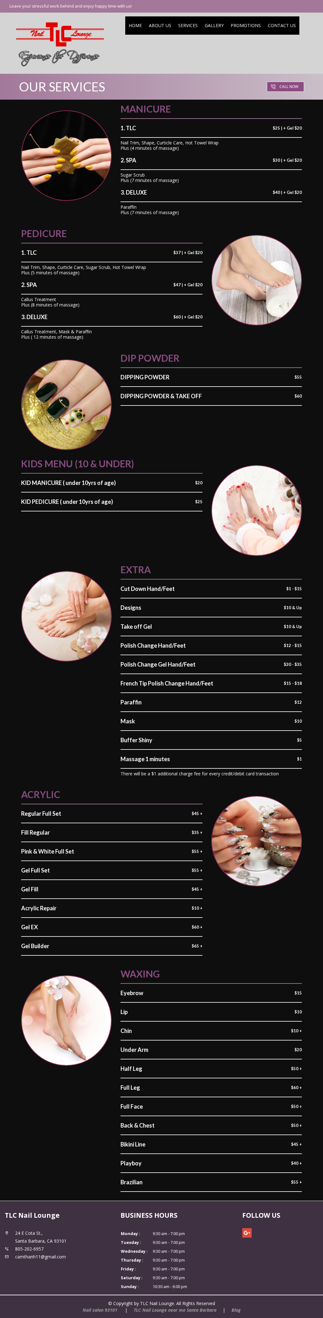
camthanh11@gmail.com (40, 1257)
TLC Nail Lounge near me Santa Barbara (175, 1310)
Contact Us (282, 25)
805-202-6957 (29, 1249)
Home (135, 25)
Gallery (214, 25)
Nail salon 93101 (101, 1310)
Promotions (246, 25)
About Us (160, 25)
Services (188, 25)
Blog (236, 1310)
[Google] (247, 1233)
